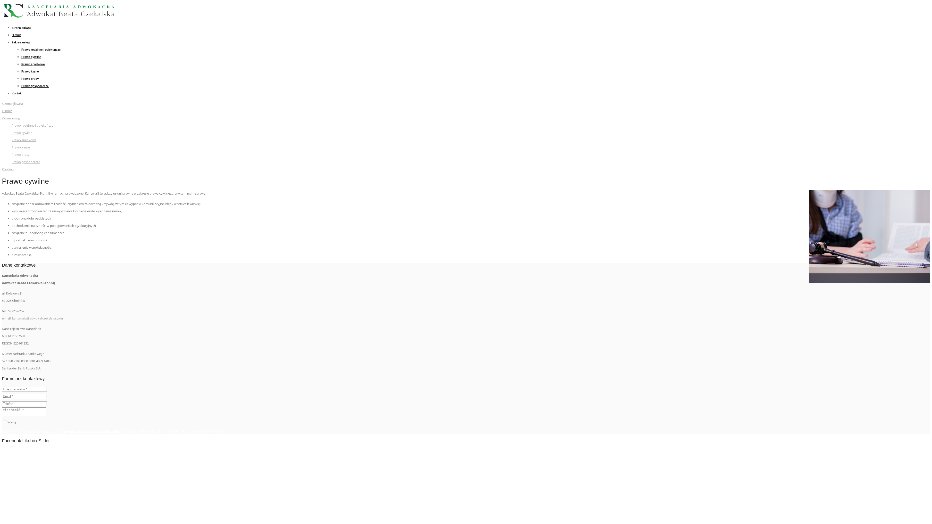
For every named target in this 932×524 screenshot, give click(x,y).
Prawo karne (30, 71)
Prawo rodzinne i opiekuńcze (41, 49)
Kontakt (17, 93)
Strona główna (21, 28)
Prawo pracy (30, 79)
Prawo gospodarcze (35, 86)
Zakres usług (21, 42)
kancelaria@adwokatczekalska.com (37, 318)
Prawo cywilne (31, 57)
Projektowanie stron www (202, 431)
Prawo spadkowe (33, 64)
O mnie (16, 35)
